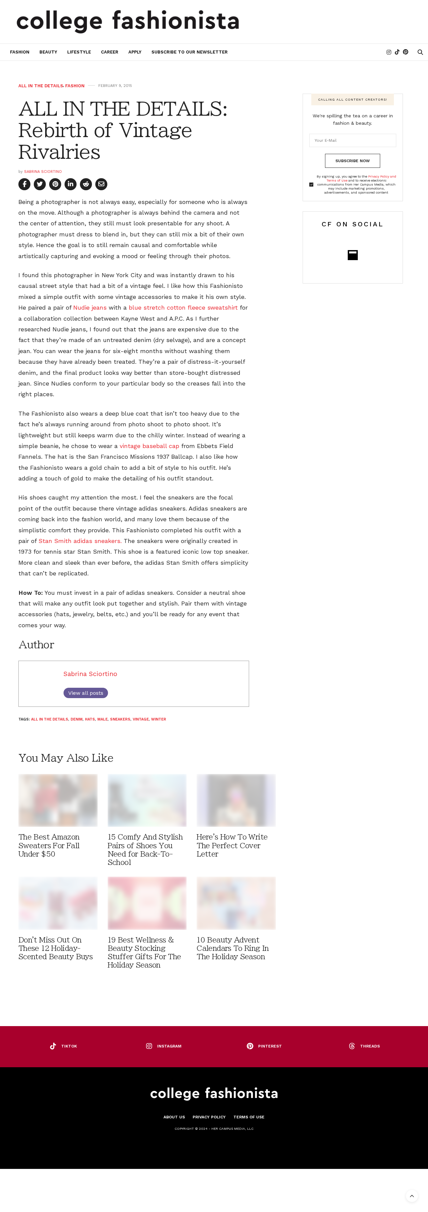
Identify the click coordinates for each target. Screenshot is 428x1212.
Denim (77, 719)
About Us (174, 1117)
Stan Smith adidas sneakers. (80, 540)
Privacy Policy (209, 1117)
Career (109, 51)
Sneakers (120, 719)
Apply (134, 51)
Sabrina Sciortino (43, 172)
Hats (90, 719)
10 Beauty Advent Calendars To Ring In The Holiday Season (233, 948)
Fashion (19, 51)
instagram (169, 1046)
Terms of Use (248, 1117)
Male (102, 719)
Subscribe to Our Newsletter (189, 51)
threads (370, 1046)
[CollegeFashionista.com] (128, 21)
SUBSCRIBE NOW (352, 160)
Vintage (141, 719)
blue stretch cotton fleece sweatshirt (184, 307)
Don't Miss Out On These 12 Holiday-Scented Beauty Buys (55, 948)
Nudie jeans (90, 307)
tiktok (69, 1046)
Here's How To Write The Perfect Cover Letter (232, 845)
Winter (158, 719)
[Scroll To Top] (412, 1196)
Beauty (48, 51)
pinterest (270, 1046)
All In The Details (40, 86)
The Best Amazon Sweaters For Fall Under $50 (49, 845)
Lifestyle (79, 51)
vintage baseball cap (149, 445)
